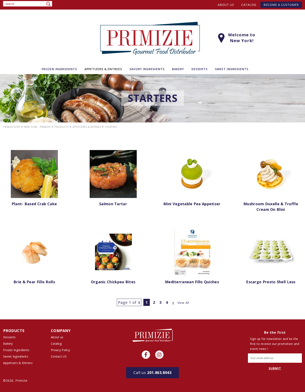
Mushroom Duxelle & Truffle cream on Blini (270, 206)
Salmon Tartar (113, 203)
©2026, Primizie (15, 380)
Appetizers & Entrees (18, 363)
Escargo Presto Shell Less (270, 281)
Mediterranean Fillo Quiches (192, 281)
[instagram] (159, 354)
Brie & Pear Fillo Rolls (34, 281)
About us (226, 5)
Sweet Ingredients (15, 356)
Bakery (8, 344)
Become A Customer (281, 5)
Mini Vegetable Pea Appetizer (191, 203)
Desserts (9, 337)
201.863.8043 (152, 372)
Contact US (59, 356)
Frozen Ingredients (16, 350)
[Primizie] (152, 335)
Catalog (248, 5)
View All (183, 303)
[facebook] (146, 354)
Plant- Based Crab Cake (34, 203)
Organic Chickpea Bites (113, 281)
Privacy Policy (60, 350)
